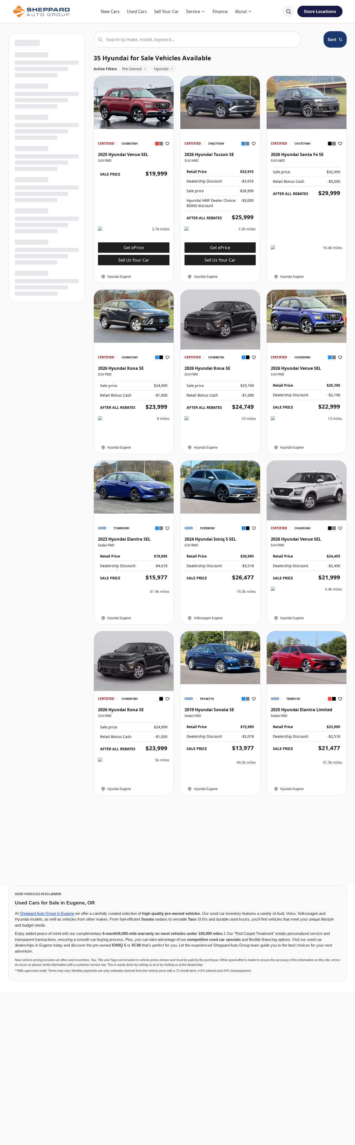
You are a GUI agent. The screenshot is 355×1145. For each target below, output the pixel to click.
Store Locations (320, 11)
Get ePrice (133, 247)
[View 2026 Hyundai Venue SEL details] (306, 316)
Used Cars (137, 11)
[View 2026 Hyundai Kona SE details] (134, 316)
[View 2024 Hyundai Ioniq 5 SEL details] (220, 487)
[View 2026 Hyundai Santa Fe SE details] (306, 102)
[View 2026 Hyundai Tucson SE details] (220, 102)
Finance (220, 11)
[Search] (288, 11)
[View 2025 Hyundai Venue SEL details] (134, 102)
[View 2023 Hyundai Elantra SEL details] (134, 487)
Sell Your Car (166, 11)
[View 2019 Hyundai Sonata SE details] (220, 657)
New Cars (110, 11)
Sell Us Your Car (133, 260)
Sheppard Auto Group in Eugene (46, 913)
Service (193, 11)
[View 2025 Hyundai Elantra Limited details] (306, 657)
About (241, 11)
